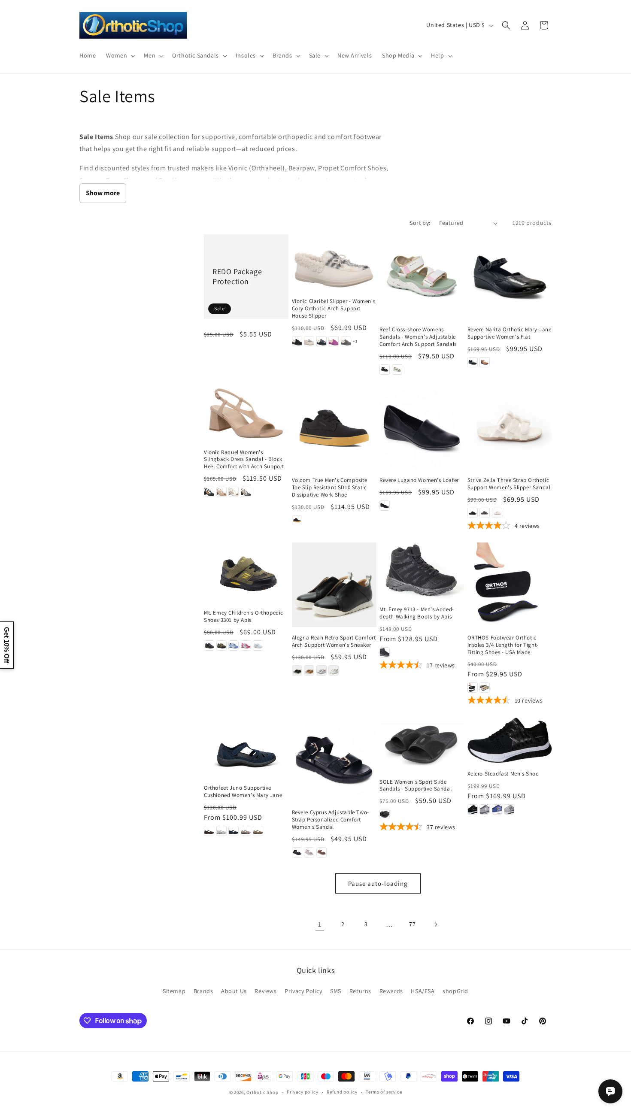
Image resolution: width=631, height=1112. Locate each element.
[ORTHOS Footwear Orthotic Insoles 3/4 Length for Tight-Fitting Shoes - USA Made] (509, 584)
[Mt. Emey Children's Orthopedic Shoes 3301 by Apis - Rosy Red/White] (246, 645)
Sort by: (420, 223)
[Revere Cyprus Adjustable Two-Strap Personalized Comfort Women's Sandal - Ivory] (309, 852)
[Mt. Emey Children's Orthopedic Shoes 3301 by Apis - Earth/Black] (221, 645)
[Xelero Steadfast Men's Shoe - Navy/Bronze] (497, 809)
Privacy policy (303, 1092)
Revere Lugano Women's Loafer (419, 480)
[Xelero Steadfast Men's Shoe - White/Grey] (509, 809)
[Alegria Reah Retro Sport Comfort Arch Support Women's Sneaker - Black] (297, 670)
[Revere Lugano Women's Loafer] (421, 427)
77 (412, 924)
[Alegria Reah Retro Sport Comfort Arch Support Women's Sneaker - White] (333, 670)
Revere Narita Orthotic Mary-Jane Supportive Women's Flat (509, 333)
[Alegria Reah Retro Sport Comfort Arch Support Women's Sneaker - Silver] (321, 670)
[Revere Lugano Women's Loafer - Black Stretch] (384, 505)
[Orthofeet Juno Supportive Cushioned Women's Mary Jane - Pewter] (246, 831)
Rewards (391, 991)
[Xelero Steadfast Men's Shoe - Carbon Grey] (484, 809)
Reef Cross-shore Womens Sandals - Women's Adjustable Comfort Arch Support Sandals (418, 337)
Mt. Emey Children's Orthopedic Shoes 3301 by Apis (243, 616)
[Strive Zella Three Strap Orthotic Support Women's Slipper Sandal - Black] (472, 513)
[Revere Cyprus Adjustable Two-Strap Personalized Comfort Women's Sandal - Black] (297, 852)
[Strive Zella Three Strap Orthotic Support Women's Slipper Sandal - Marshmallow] (497, 513)
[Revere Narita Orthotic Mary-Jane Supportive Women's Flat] (509, 276)
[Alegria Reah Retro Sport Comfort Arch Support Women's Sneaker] (334, 584)
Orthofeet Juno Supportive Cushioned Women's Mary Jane (243, 792)
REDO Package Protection (237, 276)
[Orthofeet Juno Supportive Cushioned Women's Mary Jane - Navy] (233, 831)
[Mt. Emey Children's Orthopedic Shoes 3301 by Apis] (246, 572)
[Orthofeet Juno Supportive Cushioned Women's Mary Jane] (246, 747)
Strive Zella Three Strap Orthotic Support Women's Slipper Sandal (509, 484)
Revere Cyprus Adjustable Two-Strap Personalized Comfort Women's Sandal (330, 819)
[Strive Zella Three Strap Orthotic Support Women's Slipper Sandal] (509, 427)
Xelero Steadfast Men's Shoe (503, 773)
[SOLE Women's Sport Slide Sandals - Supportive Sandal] (421, 744)
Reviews (265, 991)
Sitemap (174, 991)
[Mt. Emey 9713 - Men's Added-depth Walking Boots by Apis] (421, 570)
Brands (203, 991)
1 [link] (320, 924)
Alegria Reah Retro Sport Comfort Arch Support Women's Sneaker (334, 641)
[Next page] (435, 924)
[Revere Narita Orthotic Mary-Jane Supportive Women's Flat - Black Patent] (472, 362)
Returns (360, 991)
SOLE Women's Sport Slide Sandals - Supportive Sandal (415, 786)
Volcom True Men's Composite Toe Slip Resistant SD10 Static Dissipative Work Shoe (329, 487)
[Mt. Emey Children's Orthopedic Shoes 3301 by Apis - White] (258, 645)
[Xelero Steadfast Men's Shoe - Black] (472, 809)
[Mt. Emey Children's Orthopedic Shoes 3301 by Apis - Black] (209, 645)
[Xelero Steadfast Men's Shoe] (509, 740)
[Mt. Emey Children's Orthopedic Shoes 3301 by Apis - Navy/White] (233, 645)
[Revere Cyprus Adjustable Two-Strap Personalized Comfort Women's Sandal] (334, 760)
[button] (120, 55)
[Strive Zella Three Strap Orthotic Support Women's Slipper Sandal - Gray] (484, 513)
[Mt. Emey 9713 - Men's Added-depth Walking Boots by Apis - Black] (384, 652)
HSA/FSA (422, 991)
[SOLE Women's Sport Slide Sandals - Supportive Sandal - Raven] (384, 814)
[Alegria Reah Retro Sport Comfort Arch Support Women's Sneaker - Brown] (309, 670)
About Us (234, 991)
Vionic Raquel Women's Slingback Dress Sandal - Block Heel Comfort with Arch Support (244, 459)
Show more (103, 192)
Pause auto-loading (378, 883)
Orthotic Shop (262, 1092)
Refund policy (342, 1092)
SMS (335, 991)
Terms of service (384, 1092)
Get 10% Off (6, 645)
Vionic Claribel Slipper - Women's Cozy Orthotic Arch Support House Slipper (334, 308)
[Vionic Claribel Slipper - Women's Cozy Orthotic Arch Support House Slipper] (334, 262)
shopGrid (455, 991)
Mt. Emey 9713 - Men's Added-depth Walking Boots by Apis (416, 613)
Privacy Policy (303, 991)
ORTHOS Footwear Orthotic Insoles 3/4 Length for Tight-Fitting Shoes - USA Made (503, 645)
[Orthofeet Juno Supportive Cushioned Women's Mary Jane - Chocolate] (209, 831)
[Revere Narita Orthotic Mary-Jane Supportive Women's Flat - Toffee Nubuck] (484, 362)
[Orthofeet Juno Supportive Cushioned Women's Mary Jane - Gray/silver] (221, 831)
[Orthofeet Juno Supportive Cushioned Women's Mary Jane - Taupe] (258, 831)
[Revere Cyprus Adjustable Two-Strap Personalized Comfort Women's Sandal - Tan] (321, 852)
